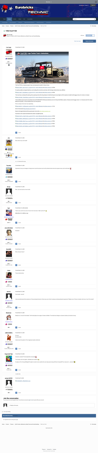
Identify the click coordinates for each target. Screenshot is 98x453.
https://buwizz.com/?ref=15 (29, 108)
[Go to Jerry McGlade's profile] (9, 233)
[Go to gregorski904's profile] (9, 383)
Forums (9, 19)
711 (9, 61)
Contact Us (49, 449)
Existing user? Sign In (83, 5)
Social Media (29, 19)
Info (24, 19)
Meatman (8, 313)
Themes (20, 22)
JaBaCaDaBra (8, 333)
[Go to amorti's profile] (9, 296)
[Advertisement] (49, 438)
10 (9, 201)
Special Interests (40, 22)
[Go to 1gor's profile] (9, 213)
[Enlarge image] (22, 380)
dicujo (8, 186)
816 (9, 263)
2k (9, 327)
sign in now (30, 399)
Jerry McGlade (9, 228)
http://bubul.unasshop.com (45, 111)
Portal (4, 19)
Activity (14, 19)
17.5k (9, 152)
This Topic (89, 19)
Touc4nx (8, 165)
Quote (19, 132)
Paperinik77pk (9, 354)
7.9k (9, 222)
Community (48, 22)
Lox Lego (10, 34)
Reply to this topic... (14, 405)
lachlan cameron (47, 87)
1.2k (9, 306)
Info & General (12, 22)
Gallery (19, 19)
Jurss (8, 270)
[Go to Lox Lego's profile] (4, 35)
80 (9, 392)
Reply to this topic (89, 41)
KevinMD (8, 249)
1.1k (9, 368)
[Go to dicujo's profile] (9, 191)
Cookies (54, 449)
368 (9, 180)
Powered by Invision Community (49, 451)
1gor (8, 208)
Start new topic (77, 41)
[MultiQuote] (16, 133)
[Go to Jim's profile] (9, 143)
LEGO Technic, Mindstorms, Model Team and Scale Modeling (27, 36)
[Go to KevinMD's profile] (9, 254)
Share (82, 35)
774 (9, 242)
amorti (9, 291)
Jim (9, 138)
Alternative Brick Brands (29, 22)
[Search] (94, 19)
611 (9, 347)
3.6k (9, 284)
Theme (43, 449)
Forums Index (4, 22)
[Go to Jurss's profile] (9, 275)
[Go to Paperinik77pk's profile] (9, 359)
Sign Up (93, 5)
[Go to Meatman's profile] (9, 318)
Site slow (48, 1)
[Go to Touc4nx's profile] (9, 170)
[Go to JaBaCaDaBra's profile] (9, 338)
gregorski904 (8, 378)
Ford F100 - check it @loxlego (37, 87)
